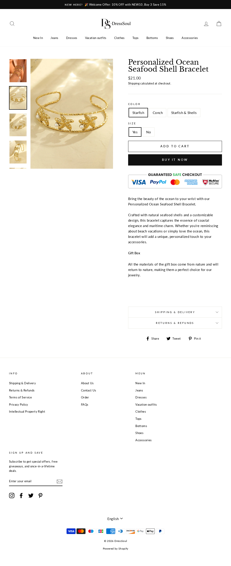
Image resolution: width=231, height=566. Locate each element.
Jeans (54, 38)
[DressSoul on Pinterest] (40, 495)
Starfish (138, 113)
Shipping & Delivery (175, 312)
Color (134, 103)
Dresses (71, 38)
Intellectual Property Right (27, 411)
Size (132, 123)
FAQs (84, 404)
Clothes (119, 38)
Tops (135, 38)
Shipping (134, 83)
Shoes (170, 38)
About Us (87, 383)
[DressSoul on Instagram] (11, 495)
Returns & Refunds (175, 322)
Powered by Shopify (115, 548)
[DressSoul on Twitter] (31, 495)
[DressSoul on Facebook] (21, 495)
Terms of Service (20, 397)
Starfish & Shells (184, 113)
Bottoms (152, 38)
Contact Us (88, 390)
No (148, 132)
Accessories (190, 38)
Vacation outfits (95, 38)
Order (85, 397)
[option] (115, 4)
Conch (158, 113)
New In (38, 38)
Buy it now (175, 159)
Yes (135, 132)
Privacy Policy (18, 404)
